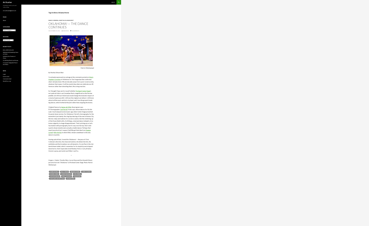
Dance (50, 20)
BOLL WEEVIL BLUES (8, 50)
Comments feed (7, 79)
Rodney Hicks (71, 178)
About (113, 2)
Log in (4, 74)
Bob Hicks (66, 31)
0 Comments (75, 31)
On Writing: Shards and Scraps (10, 60)
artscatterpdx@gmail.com (9, 10)
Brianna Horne (75, 171)
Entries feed (6, 76)
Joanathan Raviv (66, 174)
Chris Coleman (86, 171)
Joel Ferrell (63, 109)
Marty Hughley (66, 176)
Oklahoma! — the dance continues (68, 25)
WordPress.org (7, 81)
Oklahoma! (77, 176)
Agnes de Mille (66, 107)
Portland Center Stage (83, 91)
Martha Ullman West (66, 20)
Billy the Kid (64, 171)
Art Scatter (7, 2)
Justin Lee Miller (54, 176)
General (56, 20)
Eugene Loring (54, 174)
